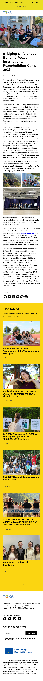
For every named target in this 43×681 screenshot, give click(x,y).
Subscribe (31, 633)
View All (21, 584)
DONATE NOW (21, 6)
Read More (9, 358)
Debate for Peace (27, 233)
